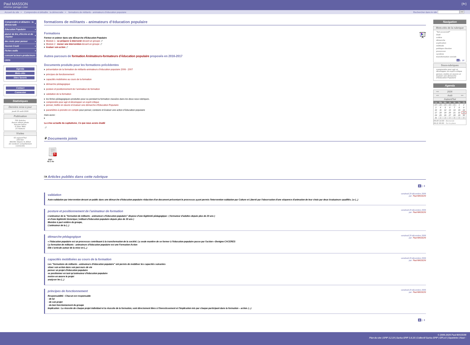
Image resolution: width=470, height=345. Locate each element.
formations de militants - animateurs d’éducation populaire (97, 12)
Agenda (20, 69)
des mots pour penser (16, 41)
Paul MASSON (16, 4)
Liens (7, 60)
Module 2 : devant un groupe (73, 44)
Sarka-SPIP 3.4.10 (405, 338)
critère (439, 37)
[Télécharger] (52, 158)
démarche (440, 40)
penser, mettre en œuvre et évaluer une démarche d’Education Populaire (82, 105)
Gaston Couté (12, 46)
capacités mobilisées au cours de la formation (69, 79)
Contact (20, 88)
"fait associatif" (443, 32)
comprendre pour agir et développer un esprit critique (72, 102)
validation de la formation (58, 94)
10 (463, 60)
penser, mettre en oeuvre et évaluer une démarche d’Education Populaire (448, 76)
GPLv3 (443, 338)
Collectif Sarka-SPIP (427, 338)
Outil (438, 35)
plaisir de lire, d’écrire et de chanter (19, 35)
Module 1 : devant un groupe (73, 41)
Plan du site (375, 338)
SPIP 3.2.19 (389, 338)
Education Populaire (15, 29)
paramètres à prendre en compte (62, 110)
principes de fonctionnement (60, 74)
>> (462, 95)
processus (441, 51)
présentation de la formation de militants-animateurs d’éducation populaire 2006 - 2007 (89, 69)
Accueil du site (12, 12)
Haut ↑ (463, 338)
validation (54, 194)
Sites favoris (20, 77)
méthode (440, 46)
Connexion (20, 92)
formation (110, 56)
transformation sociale (446, 57)
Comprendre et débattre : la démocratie (43, 12)
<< (437, 91)
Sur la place (451, 123)
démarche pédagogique (58, 84)
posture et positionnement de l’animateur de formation (73, 89)
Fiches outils (11, 50)
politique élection (444, 48)
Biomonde (450, 121)
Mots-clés (20, 73)
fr (464, 3)
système (440, 54)
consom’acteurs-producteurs (20, 55)
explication (441, 43)
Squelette (453, 338)
